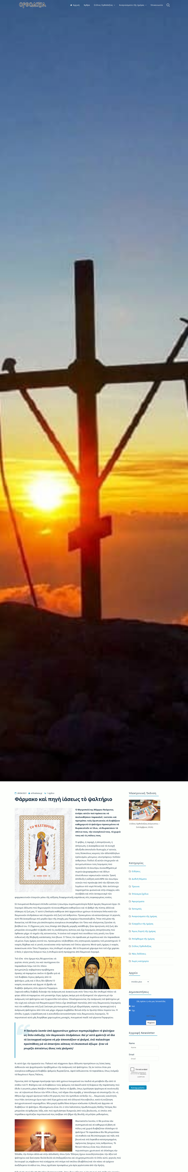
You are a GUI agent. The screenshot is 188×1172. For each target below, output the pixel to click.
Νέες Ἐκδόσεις (139, 953)
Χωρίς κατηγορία (140, 961)
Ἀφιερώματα (138, 901)
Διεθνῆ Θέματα (139, 878)
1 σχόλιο (50, 793)
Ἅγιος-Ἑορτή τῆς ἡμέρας (144, 931)
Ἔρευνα (135, 886)
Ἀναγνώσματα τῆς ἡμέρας (131, 5)
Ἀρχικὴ (76, 5)
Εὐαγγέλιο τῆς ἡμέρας (142, 923)
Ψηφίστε (151, 1022)
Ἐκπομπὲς (137, 908)
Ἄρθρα (87, 5)
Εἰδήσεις (136, 871)
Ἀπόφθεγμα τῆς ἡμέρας (143, 938)
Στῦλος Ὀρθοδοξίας (103, 5)
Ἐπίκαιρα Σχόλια (140, 893)
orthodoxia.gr (36, 793)
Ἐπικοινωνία (157, 5)
